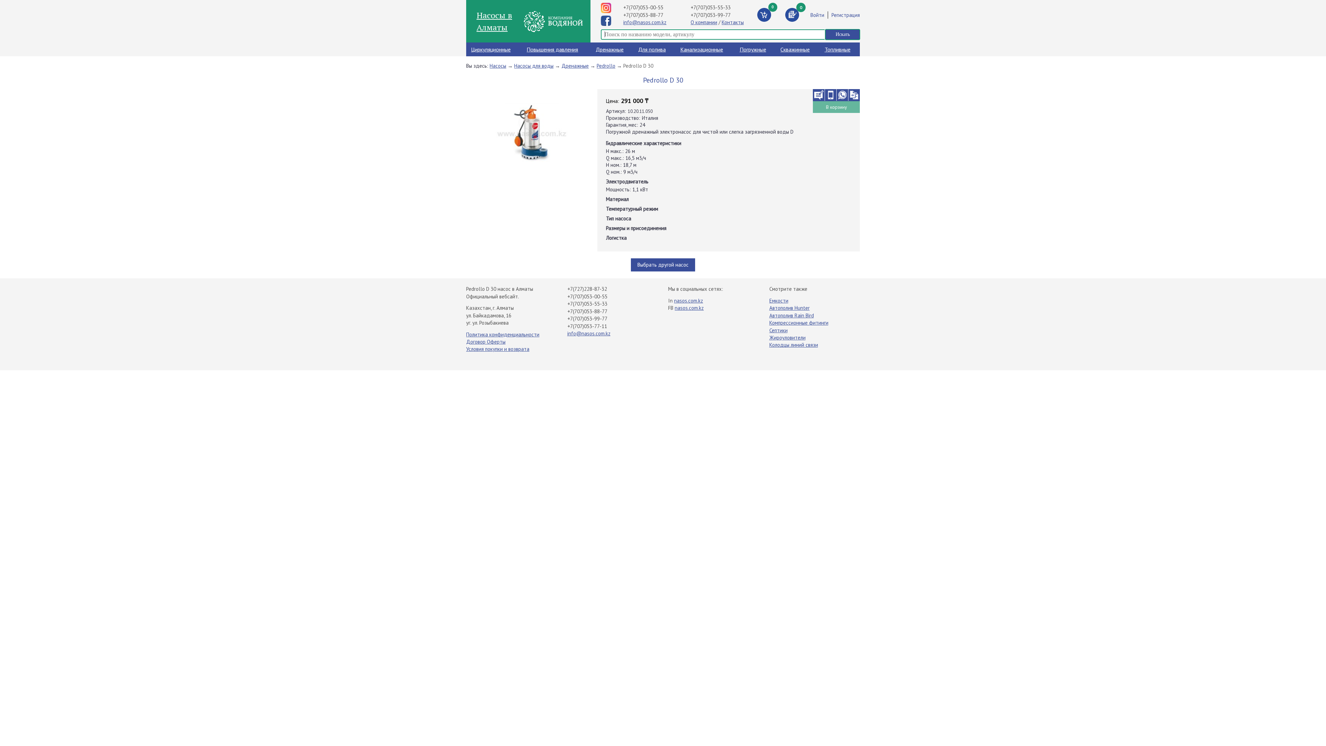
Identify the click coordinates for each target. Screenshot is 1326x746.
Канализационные (701, 49)
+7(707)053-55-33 (711, 7)
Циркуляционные (491, 49)
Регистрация (846, 15)
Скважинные (795, 49)
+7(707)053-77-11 (587, 326)
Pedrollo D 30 (638, 66)
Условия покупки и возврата (497, 349)
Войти (817, 15)
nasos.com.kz (688, 300)
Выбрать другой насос (663, 264)
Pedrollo (606, 66)
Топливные (838, 49)
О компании (704, 22)
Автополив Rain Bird (791, 315)
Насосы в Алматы (494, 21)
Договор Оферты (486, 341)
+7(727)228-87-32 (587, 289)
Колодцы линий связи (793, 345)
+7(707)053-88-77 (643, 15)
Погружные (753, 49)
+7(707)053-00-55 (643, 7)
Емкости (778, 300)
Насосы (498, 66)
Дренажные (610, 49)
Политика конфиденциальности (502, 334)
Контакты (733, 22)
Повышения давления (552, 49)
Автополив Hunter (789, 308)
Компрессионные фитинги (798, 322)
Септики (778, 330)
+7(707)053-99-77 (711, 15)
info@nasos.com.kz (644, 22)
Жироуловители (787, 337)
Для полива (652, 49)
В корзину (836, 107)
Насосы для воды (534, 66)
